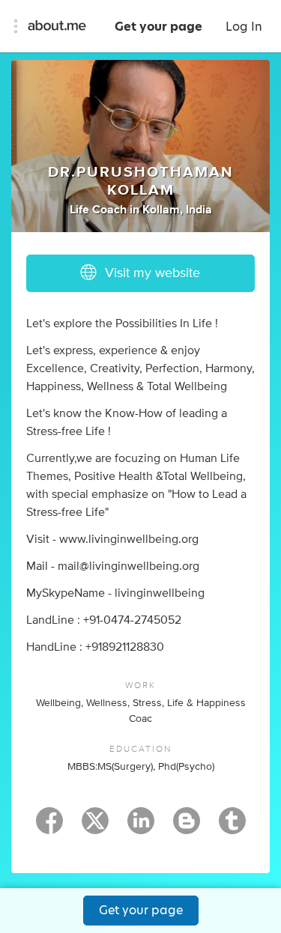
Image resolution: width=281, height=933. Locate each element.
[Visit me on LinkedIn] (140, 827)
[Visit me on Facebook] (49, 827)
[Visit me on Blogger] (186, 827)
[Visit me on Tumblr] (232, 827)
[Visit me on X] (95, 827)
